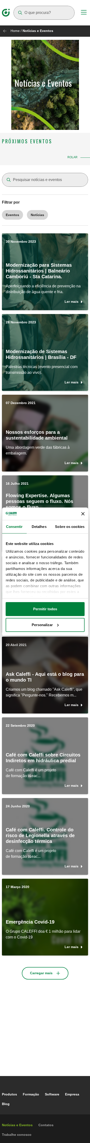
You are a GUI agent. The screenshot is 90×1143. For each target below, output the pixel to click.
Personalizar (42, 625)
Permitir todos (45, 609)
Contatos (46, 1125)
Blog (6, 1104)
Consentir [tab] (14, 527)
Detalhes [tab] (39, 527)
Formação (31, 1094)
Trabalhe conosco (16, 1135)
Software (52, 1094)
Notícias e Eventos (17, 1125)
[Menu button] (83, 13)
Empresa (72, 1094)
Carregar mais (41, 973)
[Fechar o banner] (82, 513)
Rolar (72, 157)
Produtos (9, 1094)
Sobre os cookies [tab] (69, 527)
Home (15, 31)
